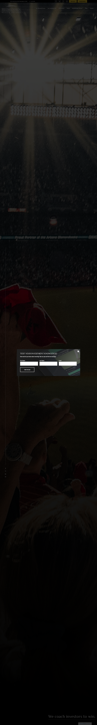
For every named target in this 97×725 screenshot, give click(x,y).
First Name (22, 360)
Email (60, 360)
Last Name (41, 360)
